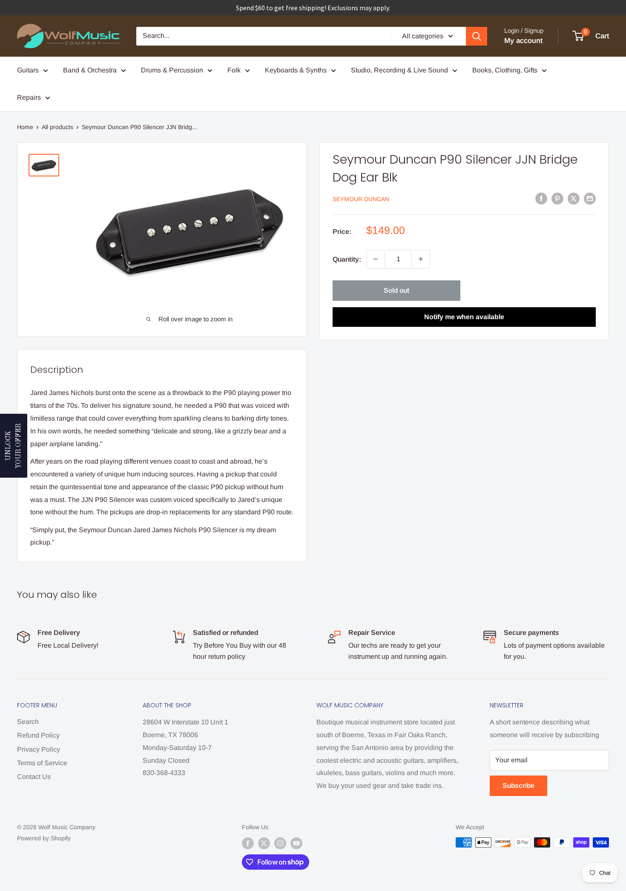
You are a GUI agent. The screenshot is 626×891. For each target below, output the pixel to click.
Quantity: (347, 258)
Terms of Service (42, 763)
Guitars (28, 70)
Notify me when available (464, 316)
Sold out (396, 290)
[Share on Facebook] (541, 198)
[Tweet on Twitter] (574, 198)
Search (28, 721)
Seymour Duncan (361, 199)
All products (57, 127)
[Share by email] (590, 198)
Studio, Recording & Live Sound (399, 70)
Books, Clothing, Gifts (504, 70)
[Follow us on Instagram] (280, 843)
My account (523, 41)
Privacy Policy (38, 749)
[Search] (476, 36)
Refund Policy (38, 735)
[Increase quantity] (421, 259)
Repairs (29, 97)
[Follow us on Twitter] (264, 843)
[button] (13, 446)
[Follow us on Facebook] (248, 843)
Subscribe (518, 785)
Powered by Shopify (44, 838)
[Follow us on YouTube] (296, 843)
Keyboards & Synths (296, 70)
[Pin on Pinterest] (557, 198)
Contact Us (34, 776)
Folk (234, 70)
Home (25, 127)
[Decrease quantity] (376, 259)
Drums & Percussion (172, 70)
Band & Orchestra (90, 70)
